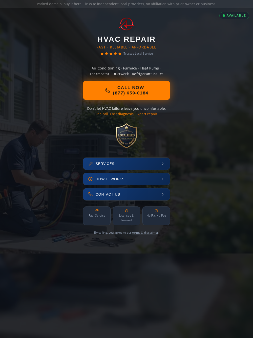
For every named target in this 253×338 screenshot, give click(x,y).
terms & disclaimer (145, 232)
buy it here (72, 3)
